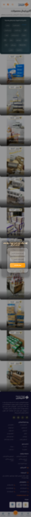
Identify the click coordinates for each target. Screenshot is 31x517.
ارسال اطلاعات (17, 265)
